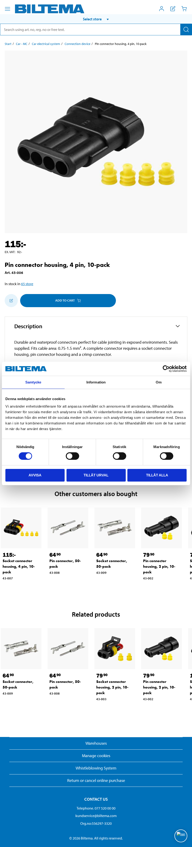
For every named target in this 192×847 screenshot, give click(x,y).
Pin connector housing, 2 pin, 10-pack (159, 566)
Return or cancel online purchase (96, 780)
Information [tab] (96, 382)
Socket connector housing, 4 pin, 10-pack (19, 566)
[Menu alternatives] (7, 9)
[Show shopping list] (172, 8)
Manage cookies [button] (96, 755)
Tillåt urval (96, 475)
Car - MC (21, 44)
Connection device (77, 44)
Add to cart (65, 300)
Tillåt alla (157, 475)
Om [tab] (159, 382)
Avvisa (35, 475)
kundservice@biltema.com (96, 815)
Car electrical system (46, 44)
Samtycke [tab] (33, 382)
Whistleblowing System (96, 768)
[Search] (186, 29)
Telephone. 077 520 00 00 (96, 808)
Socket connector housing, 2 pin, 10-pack (112, 687)
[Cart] (184, 8)
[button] (96, 19)
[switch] (72, 456)
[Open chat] (181, 836)
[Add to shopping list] (11, 300)
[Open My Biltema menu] (161, 8)
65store (27, 283)
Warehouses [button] (96, 743)
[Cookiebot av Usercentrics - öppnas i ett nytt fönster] (166, 368)
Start (8, 44)
